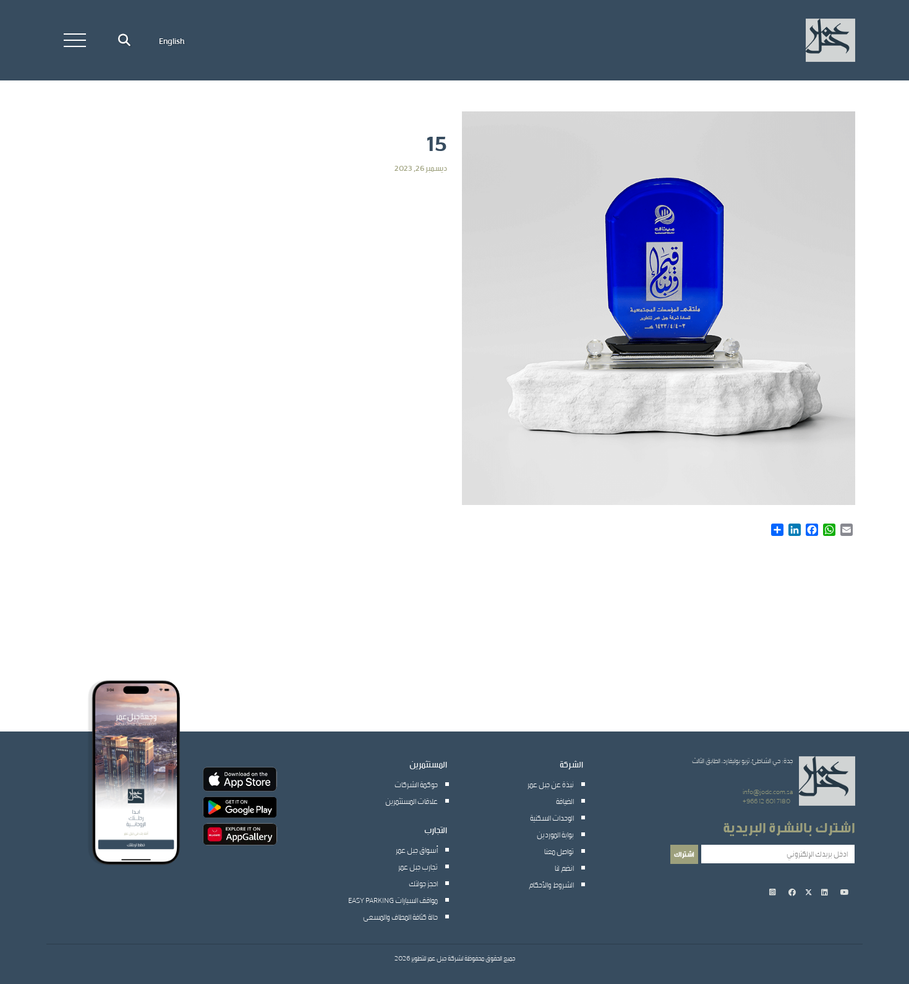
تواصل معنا (559, 851)
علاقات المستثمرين (411, 800)
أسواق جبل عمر (417, 849)
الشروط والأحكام (551, 884)
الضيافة (565, 800)
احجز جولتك (423, 883)
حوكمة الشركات (416, 784)
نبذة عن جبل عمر (550, 784)
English (171, 40)
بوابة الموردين (555, 834)
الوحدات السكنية (552, 817)
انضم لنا (564, 867)
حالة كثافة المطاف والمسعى (400, 916)
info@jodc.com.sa (768, 791)
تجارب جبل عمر (418, 866)
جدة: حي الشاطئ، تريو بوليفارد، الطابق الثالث (742, 761)
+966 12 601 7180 (766, 801)
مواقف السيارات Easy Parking (393, 899)
